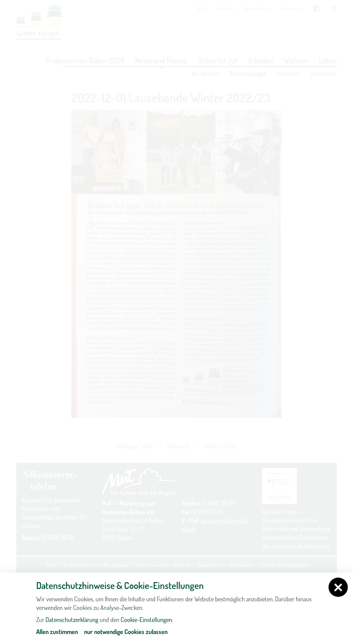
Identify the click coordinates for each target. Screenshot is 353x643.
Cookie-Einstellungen (146, 619)
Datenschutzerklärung (72, 619)
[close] (338, 587)
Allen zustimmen (57, 631)
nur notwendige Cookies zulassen (126, 631)
